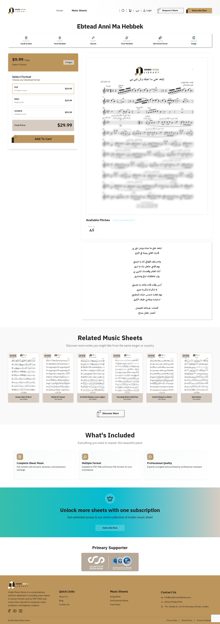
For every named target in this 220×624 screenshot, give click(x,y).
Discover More (110, 413)
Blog (61, 600)
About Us (63, 596)
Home (59, 10)
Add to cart (43, 139)
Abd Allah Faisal (160, 43)
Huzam (93, 43)
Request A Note (170, 10)
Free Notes (115, 604)
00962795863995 (173, 602)
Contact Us (64, 604)
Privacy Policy (172, 620)
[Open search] (123, 10)
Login (149, 10)
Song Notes (115, 596)
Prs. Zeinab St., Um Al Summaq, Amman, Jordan (186, 606)
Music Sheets (79, 10)
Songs (193, 43)
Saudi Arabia (26, 43)
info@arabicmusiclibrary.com (177, 597)
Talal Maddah (60, 43)
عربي (137, 11)
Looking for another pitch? (123, 220)
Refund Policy (187, 620)
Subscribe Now (199, 10)
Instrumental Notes (119, 600)
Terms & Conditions (204, 620)
